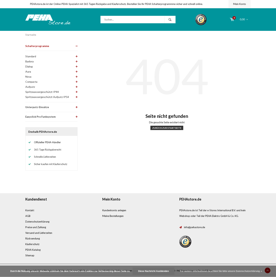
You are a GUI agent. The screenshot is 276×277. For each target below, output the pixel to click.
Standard (30, 56)
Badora (29, 61)
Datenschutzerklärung (37, 221)
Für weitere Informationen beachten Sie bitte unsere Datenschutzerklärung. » (221, 271)
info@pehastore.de (194, 227)
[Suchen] (170, 19)
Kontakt (29, 210)
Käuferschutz (32, 244)
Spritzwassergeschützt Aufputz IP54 (47, 96)
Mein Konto (239, 3)
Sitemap (29, 255)
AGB (27, 215)
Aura (28, 71)
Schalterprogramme (37, 46)
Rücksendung (32, 238)
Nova (28, 76)
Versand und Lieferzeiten (38, 232)
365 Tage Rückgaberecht (47, 149)
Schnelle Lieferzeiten (45, 156)
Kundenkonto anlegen (114, 210)
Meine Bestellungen (113, 215)
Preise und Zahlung (35, 227)
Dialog (29, 66)
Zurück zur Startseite (166, 127)
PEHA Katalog (33, 249)
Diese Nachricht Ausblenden (153, 271)
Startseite (30, 34)
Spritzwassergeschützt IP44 (42, 91)
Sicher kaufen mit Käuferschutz (50, 164)
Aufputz (30, 86)
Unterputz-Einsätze (37, 107)
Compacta (31, 81)
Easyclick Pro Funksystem (40, 116)
